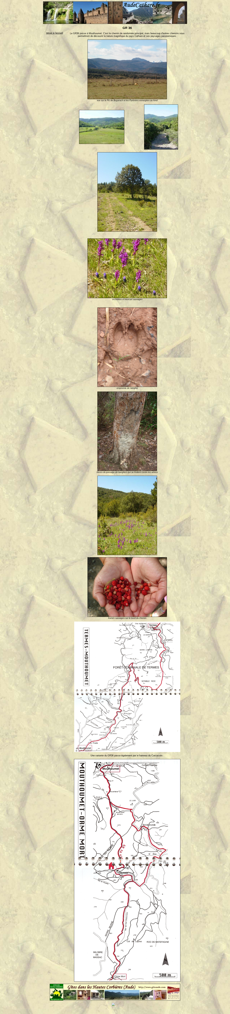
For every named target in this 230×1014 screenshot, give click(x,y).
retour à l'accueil (54, 33)
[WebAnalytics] (115, 1006)
